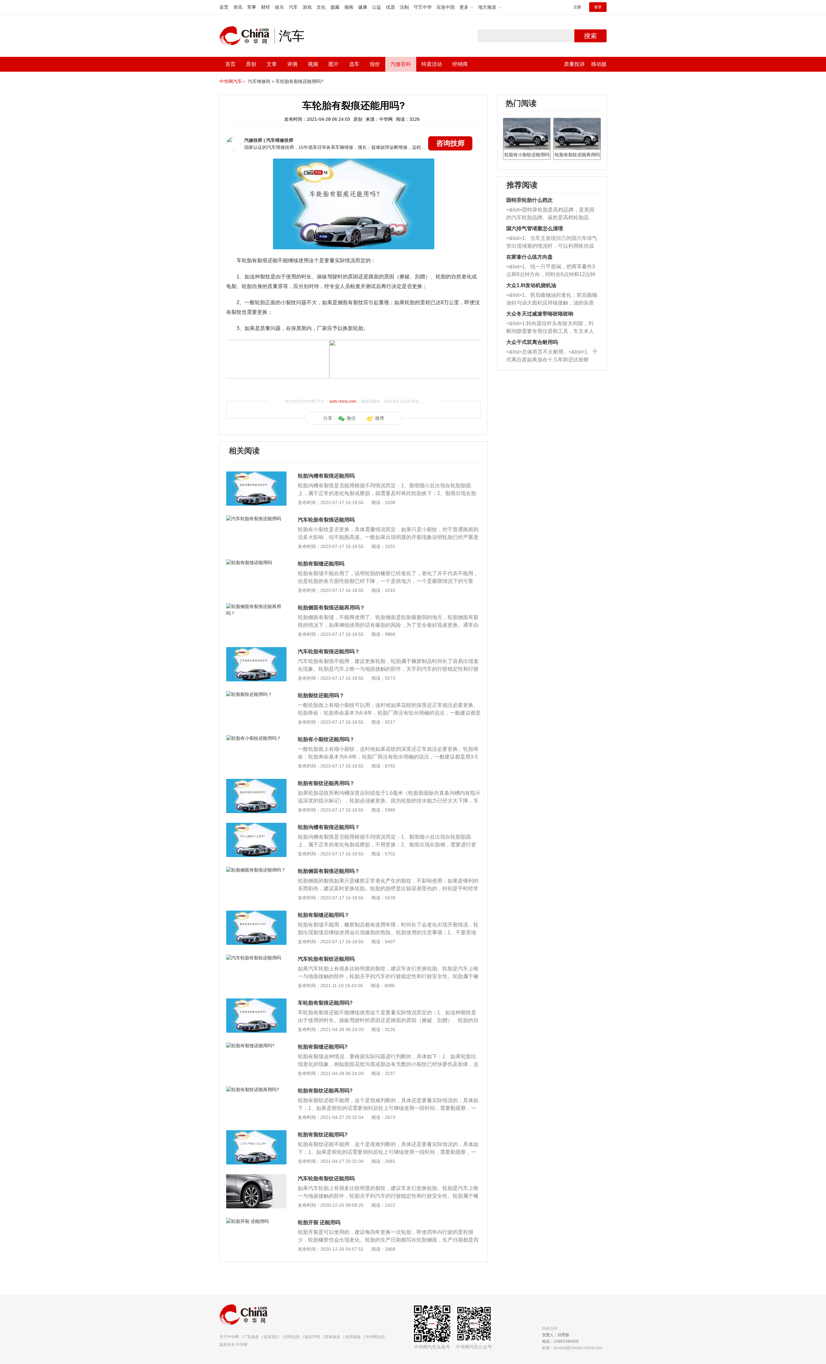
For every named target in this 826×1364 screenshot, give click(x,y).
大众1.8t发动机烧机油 (531, 285)
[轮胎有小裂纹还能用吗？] (256, 738)
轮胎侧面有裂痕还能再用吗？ (331, 607)
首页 (223, 7)
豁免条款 (332, 1337)
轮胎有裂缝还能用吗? (323, 1046)
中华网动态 (375, 1337)
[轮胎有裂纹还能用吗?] (256, 1133)
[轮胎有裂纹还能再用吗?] (256, 1089)
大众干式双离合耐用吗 (532, 342)
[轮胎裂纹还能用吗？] (256, 694)
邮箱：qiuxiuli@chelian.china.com (572, 1348)
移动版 (599, 64)
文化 (321, 7)
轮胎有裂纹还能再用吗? (325, 1090)
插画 (348, 7)
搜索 (590, 35)
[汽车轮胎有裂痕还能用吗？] (256, 650)
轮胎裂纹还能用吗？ (321, 695)
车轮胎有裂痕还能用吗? (299, 81)
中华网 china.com (246, 35)
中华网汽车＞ (233, 81)
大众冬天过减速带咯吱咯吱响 (539, 313)
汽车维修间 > (261, 81)
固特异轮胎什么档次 (529, 200)
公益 (376, 7)
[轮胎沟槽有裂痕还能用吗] (256, 474)
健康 (362, 7)
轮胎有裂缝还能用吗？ (323, 915)
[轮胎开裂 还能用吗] (256, 1221)
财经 (265, 7)
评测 (292, 64)
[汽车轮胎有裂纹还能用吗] (256, 957)
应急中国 (446, 7)
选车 (354, 64)
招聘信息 (292, 1337)
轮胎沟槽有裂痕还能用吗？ (329, 827)
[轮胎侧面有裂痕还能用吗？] (256, 870)
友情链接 (353, 1337)
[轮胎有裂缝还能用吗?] (256, 1045)
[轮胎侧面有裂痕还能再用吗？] (256, 606)
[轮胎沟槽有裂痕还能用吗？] (256, 826)
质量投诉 (574, 64)
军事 (251, 7)
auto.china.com (342, 401)
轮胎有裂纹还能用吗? (323, 1134)
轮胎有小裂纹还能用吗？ (326, 739)
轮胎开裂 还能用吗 (319, 1222)
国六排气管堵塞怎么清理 (534, 228)
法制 (404, 7)
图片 (333, 64)
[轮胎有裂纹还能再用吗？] (256, 782)
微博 (379, 418)
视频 (313, 64)
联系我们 (271, 1337)
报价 (375, 64)
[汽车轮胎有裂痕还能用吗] (256, 518)
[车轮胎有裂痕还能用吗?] (256, 1001)
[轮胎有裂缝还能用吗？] (256, 913)
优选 (390, 7)
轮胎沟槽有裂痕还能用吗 (326, 476)
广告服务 (251, 1337)
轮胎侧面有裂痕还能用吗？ (329, 871)
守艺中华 (423, 7)
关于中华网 (229, 1337)
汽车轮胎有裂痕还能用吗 (326, 519)
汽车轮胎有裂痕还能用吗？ (329, 651)
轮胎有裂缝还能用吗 (321, 563)
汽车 (293, 7)
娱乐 (279, 7)
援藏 (334, 7)
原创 (251, 64)
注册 (577, 7)
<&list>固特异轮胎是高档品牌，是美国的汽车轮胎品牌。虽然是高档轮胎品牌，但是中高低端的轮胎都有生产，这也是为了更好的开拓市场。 (550, 214)
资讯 (237, 7)
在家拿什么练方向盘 (529, 257)
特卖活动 (431, 64)
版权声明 (312, 1337)
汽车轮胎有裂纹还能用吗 (326, 959)
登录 (598, 7)
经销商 (460, 64)
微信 (351, 418)
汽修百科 (400, 64)
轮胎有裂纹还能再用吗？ (326, 783)
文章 (272, 64)
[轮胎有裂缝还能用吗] (256, 562)
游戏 (307, 7)
